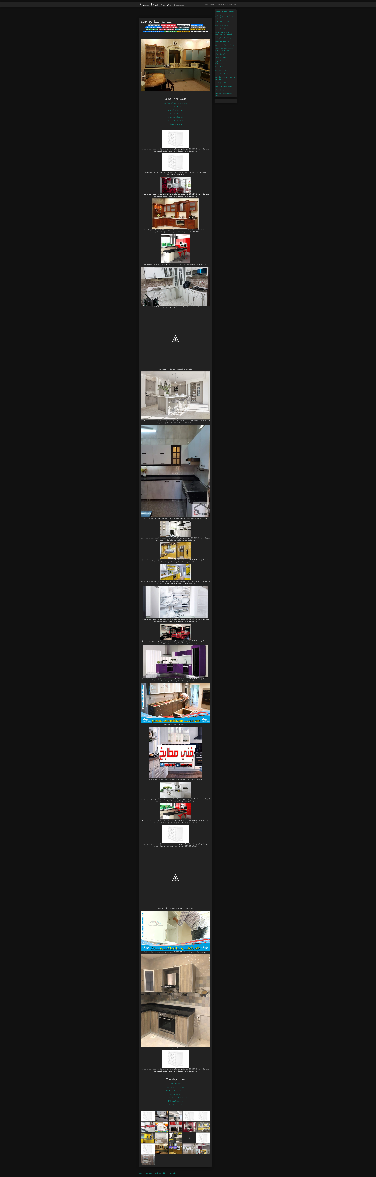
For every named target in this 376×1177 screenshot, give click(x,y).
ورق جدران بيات (175, 113)
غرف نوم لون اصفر (175, 1094)
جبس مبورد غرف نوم (170, 31)
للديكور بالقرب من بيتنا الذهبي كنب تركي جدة (224, 49)
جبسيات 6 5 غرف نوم (183, 31)
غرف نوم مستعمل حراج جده (175, 1087)
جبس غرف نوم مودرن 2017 (168, 25)
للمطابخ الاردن (220, 83)
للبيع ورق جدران (221, 90)
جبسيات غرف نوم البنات (167, 29)
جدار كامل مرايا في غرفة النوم (153, 31)
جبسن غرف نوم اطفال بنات (153, 27)
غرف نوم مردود (175, 1083)
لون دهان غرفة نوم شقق (223, 38)
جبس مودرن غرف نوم (154, 25)
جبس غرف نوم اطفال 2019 (197, 29)
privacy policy (222, 4)
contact (212, 4)
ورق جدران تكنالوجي (175, 110)
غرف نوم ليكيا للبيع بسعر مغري (175, 1097)
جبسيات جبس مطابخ (184, 27)
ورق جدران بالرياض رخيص (175, 120)
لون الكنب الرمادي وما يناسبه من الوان (223, 62)
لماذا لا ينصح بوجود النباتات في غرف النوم (223, 33)
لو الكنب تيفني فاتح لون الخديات (224, 17)
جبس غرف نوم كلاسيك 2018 (170, 27)
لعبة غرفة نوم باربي (222, 73)
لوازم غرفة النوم (221, 25)
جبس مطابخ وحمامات (152, 29)
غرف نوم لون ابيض (175, 1104)
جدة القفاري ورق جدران (198, 27)
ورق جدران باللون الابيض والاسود (175, 103)
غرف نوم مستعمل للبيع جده (175, 1090)
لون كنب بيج (219, 66)
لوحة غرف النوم (220, 28)
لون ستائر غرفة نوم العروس (225, 45)
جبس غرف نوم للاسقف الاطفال (199, 31)
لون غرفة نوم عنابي (222, 41)
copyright (232, 4)
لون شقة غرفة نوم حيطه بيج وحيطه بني (225, 78)
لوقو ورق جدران (220, 54)
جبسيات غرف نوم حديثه (182, 29)
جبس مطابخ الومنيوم (183, 25)
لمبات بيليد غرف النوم (223, 86)
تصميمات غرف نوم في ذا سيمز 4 (162, 4)
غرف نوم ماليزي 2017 (175, 1101)
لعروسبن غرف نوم (221, 57)
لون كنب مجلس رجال (222, 21)
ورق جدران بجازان (175, 124)
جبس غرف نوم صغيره (196, 25)
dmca (206, 4)
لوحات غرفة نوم (220, 70)
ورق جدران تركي (175, 106)
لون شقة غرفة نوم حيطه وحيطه (223, 94)
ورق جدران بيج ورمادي (175, 117)
